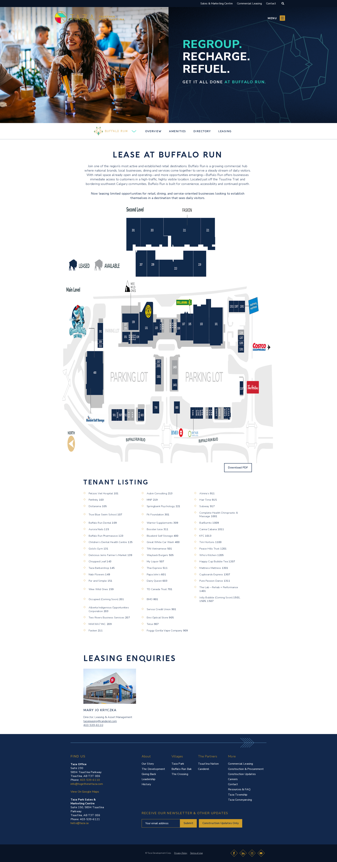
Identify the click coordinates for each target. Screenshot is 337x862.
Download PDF (238, 467)
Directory (202, 131)
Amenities (177, 131)
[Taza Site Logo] (89, 18)
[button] (276, 18)
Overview (153, 131)
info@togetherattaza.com (87, 784)
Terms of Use (196, 853)
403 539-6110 (93, 725)
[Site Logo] (76, 850)
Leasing (225, 131)
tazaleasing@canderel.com (100, 721)
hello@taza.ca (79, 823)
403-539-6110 (90, 780)
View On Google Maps (85, 792)
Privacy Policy (180, 853)
